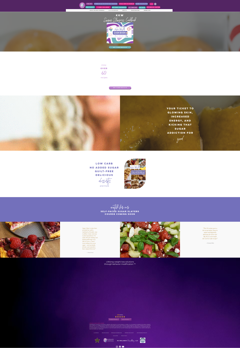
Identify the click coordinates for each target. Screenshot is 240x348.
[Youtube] (123, 346)
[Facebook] (120, 346)
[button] (144, 187)
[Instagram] (117, 346)
